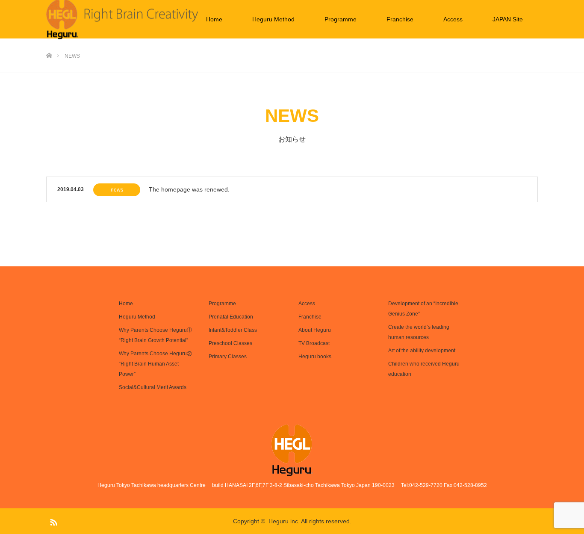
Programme (340, 19)
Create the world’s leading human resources (418, 332)
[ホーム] (49, 41)
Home (214, 19)
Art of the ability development (421, 351)
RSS (52, 520)
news (117, 190)
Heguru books (314, 357)
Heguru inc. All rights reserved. (309, 521)
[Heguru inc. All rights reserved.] (292, 450)
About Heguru (314, 330)
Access (453, 19)
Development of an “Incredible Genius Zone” (423, 309)
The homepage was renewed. (189, 189)
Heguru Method (273, 19)
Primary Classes (228, 357)
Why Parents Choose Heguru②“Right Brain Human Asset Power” (155, 364)
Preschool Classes (230, 343)
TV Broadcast (314, 343)
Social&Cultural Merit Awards (152, 387)
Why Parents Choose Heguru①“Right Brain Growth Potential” (155, 335)
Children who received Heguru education (424, 369)
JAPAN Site (508, 19)
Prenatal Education (231, 317)
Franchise (399, 19)
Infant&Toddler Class (233, 330)
